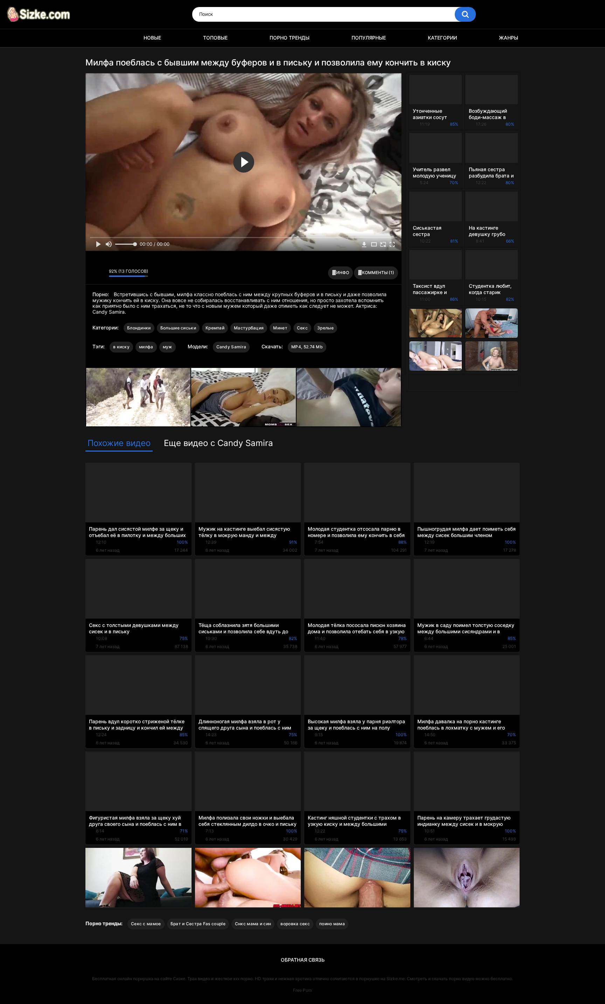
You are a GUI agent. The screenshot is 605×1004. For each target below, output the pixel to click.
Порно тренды (290, 38)
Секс (302, 327)
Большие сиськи (178, 327)
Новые (152, 38)
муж (167, 346)
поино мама (332, 923)
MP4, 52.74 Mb (307, 346)
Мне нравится (92, 273)
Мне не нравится (101, 273)
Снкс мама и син (253, 923)
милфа (146, 346)
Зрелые (325, 327)
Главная (94, 38)
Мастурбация (249, 327)
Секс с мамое (146, 923)
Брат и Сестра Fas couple (198, 923)
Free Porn (302, 990)
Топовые (215, 38)
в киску (121, 346)
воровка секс (295, 923)
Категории (442, 38)
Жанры (508, 38)
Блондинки (139, 327)
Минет (280, 327)
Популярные (369, 38)
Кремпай (215, 327)
